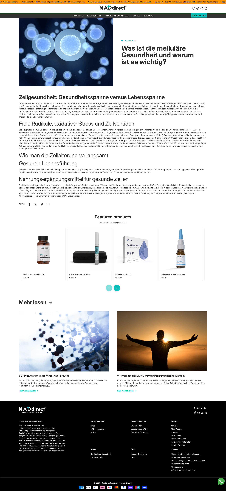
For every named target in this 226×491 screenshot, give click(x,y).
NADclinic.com (199, 15)
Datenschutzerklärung (180, 457)
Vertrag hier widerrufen (181, 442)
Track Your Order (178, 439)
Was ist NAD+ (137, 426)
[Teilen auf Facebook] (29, 204)
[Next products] (117, 288)
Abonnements (177, 467)
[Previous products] (109, 288)
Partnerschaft (97, 457)
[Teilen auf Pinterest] (41, 204)
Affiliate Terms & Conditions (183, 470)
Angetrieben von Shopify (121, 483)
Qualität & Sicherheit (140, 432)
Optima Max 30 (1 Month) (33, 274)
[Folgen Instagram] (198, 412)
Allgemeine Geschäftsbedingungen (186, 454)
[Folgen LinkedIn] (206, 412)
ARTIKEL (136, 16)
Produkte (78, 16)
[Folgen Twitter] (202, 412)
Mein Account (177, 429)
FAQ (133, 457)
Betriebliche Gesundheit (101, 454)
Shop (93, 426)
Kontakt (174, 432)
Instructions (176, 435)
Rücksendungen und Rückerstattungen (188, 461)
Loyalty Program (178, 445)
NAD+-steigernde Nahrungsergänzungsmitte (92, 193)
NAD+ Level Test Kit (123, 274)
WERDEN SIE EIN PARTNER (116, 16)
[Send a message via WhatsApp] (221, 481)
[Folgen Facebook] (195, 412)
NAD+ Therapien (98, 429)
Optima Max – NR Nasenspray (173, 274)
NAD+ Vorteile (94, 16)
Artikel (93, 432)
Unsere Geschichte (139, 454)
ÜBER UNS (148, 16)
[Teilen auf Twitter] (35, 204)
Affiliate (174, 426)
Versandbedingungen (180, 464)
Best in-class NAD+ (139, 429)
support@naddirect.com (29, 443)
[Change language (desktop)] (193, 8)
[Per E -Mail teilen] (48, 204)
